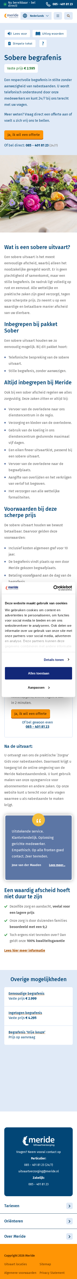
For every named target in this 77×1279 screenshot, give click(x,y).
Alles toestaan (38, 673)
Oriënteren (13, 1221)
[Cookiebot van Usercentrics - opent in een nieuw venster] (54, 588)
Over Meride (15, 1236)
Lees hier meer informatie (24, 950)
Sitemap (45, 1264)
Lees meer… (57, 865)
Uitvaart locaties (15, 1264)
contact (51, 1152)
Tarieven (11, 1206)
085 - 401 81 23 (63, 4)
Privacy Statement (52, 1273)
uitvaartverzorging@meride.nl (38, 1171)
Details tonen (54, 659)
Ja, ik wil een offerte (23, 135)
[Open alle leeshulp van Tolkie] (43, 43)
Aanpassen (36, 687)
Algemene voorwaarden (20, 1273)
